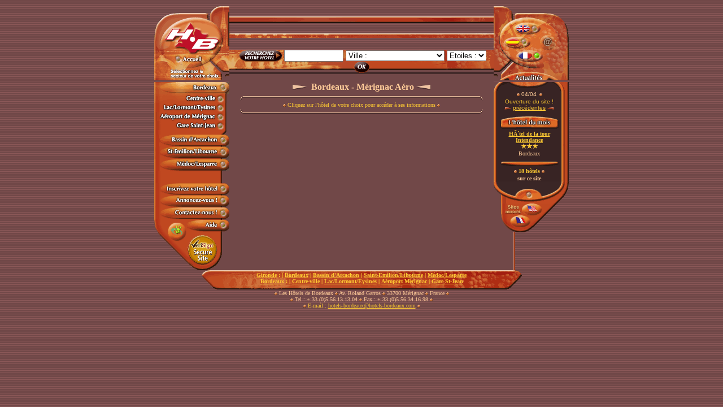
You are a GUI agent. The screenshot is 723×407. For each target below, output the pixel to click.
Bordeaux (296, 275)
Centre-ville (306, 281)
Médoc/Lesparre (447, 275)
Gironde (266, 275)
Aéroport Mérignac (404, 281)
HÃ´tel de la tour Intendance (529, 137)
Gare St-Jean (447, 281)
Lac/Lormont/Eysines (350, 281)
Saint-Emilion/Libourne (393, 275)
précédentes (529, 108)
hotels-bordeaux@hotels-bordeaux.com (372, 305)
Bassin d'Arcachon (336, 275)
